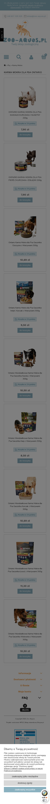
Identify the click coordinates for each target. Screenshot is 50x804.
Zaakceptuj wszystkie (25, 789)
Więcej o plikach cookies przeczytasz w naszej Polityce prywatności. (23, 769)
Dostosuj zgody (25, 783)
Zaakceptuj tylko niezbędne (25, 776)
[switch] (44, 800)
